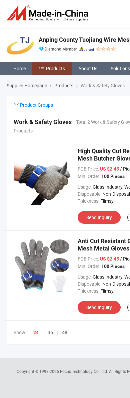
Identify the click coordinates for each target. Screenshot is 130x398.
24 (36, 332)
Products (55, 68)
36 (50, 332)
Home (19, 68)
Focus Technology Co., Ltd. (84, 371)
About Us (87, 68)
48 (64, 332)
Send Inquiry (99, 217)
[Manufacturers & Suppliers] (49, 13)
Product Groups (36, 105)
